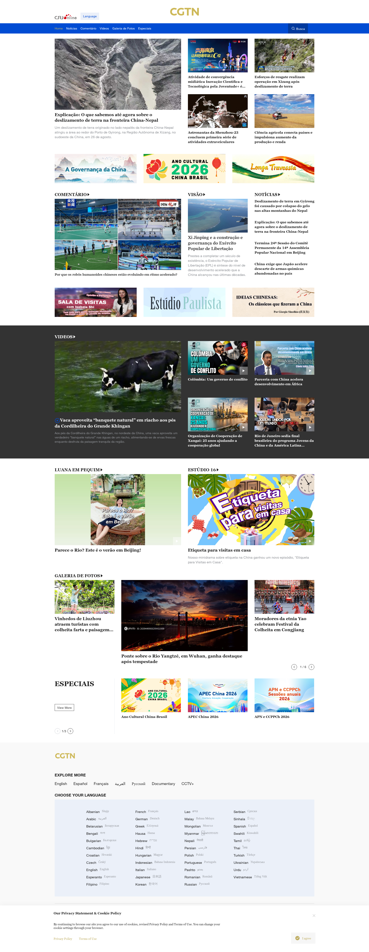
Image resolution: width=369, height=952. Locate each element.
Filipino (97, 884)
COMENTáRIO (71, 194)
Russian (197, 884)
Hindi (143, 848)
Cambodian (98, 848)
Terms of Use (88, 938)
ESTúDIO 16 (202, 469)
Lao (191, 812)
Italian (145, 870)
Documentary (163, 783)
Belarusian (102, 826)
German (147, 819)
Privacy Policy (63, 938)
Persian (195, 848)
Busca (300, 29)
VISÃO (195, 194)
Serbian (245, 812)
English (61, 783)
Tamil (242, 841)
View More (64, 707)
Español (80, 783)
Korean (146, 884)
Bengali (95, 833)
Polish (194, 855)
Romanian (198, 877)
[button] (294, 667)
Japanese (148, 877)
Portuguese (200, 862)
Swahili (246, 833)
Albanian (97, 812)
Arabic (96, 819)
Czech (96, 862)
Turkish (244, 855)
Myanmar (201, 833)
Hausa (145, 833)
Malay (199, 819)
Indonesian (155, 862)
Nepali (193, 841)
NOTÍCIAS (266, 194)
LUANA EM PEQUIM (77, 469)
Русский (138, 783)
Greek (146, 826)
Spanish (246, 826)
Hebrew (146, 841)
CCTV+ (188, 783)
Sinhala (244, 819)
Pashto (193, 870)
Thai (240, 848)
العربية (120, 783)
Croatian (99, 855)
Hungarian (149, 855)
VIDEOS (64, 336)
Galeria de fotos (77, 575)
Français (101, 783)
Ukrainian (249, 862)
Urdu (241, 870)
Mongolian (198, 826)
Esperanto (101, 877)
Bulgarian (101, 841)
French (146, 812)
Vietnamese (250, 877)
